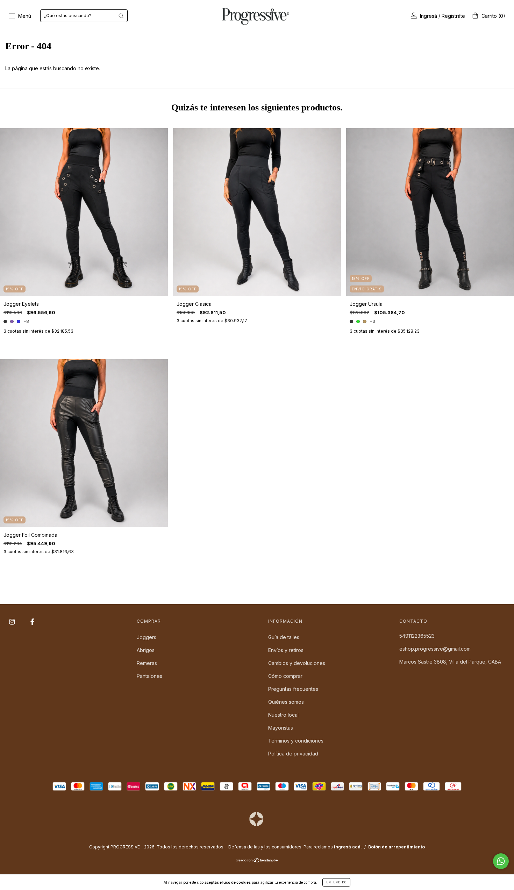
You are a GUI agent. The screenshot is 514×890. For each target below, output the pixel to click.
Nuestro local (283, 715)
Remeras (147, 663)
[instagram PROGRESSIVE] (12, 622)
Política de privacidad (293, 754)
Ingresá (428, 16)
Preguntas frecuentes (293, 689)
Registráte (453, 16)
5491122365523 (417, 636)
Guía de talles (283, 637)
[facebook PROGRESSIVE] (32, 622)
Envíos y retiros (286, 650)
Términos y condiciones (295, 741)
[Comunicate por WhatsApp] (501, 861)
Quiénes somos (286, 702)
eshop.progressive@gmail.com (435, 649)
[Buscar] (121, 16)
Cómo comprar (285, 676)
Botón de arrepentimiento (396, 846)
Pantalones (149, 676)
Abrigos (146, 650)
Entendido (336, 882)
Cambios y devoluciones (296, 663)
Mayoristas (280, 728)
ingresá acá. (348, 846)
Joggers (146, 637)
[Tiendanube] (257, 861)
